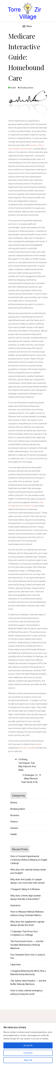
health (13, 87)
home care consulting (27, 747)
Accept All (28, 1045)
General (14, 828)
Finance (14, 821)
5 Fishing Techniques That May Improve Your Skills (27, 764)
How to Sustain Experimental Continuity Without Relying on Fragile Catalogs (28, 859)
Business (14, 815)
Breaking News (26, 87)
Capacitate (15, 964)
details (38, 744)
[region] (28, 1044)
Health (13, 834)
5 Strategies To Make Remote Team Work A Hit (29, 778)
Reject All (28, 1060)
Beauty (13, 802)
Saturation (15, 905)
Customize (28, 1053)
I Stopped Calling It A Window (25, 889)
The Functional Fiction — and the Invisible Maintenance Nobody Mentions (26, 945)
